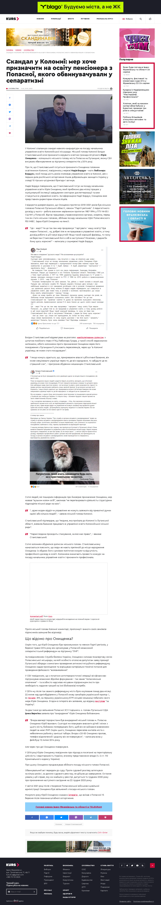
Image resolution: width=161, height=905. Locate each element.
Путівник (85, 19)
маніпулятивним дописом (90, 337)
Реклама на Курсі (105, 19)
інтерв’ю (73, 795)
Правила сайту (125, 901)
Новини (40, 19)
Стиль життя (107, 865)
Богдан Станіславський (74, 824)
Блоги (71, 19)
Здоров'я (67, 894)
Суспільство (13, 88)
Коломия (59, 824)
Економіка (68, 865)
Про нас (48, 890)
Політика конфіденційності (143, 901)
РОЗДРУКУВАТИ (103, 88)
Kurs (50, 616)
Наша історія (69, 897)
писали (32, 698)
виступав (100, 701)
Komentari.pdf (36, 616)
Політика (48, 865)
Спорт (66, 890)
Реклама (48, 894)
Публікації (56, 19)
